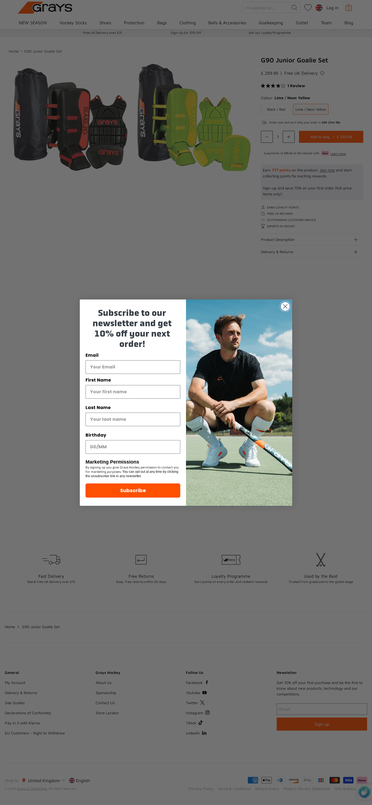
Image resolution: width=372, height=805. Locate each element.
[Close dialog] (285, 306)
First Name (98, 380)
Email (92, 355)
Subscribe (133, 490)
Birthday (96, 435)
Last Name (98, 407)
